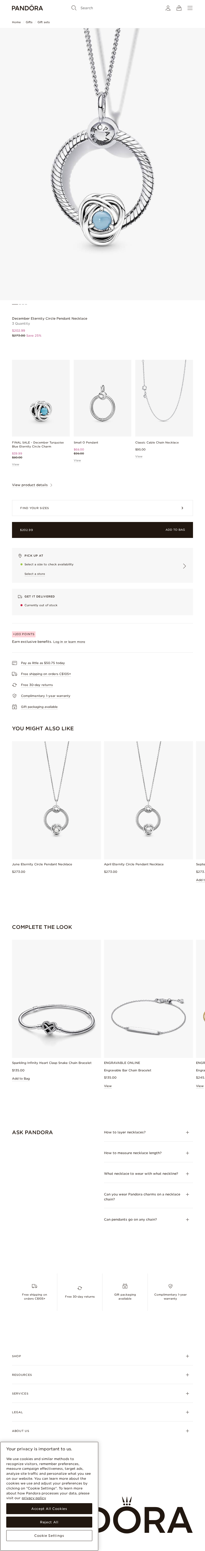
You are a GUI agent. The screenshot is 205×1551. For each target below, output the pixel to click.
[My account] (168, 7)
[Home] (27, 8)
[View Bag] (179, 7)
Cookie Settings (49, 1536)
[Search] (74, 7)
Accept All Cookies (49, 1509)
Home (16, 22)
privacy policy (34, 1498)
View (15, 464)
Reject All (49, 1522)
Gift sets (44, 22)
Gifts (29, 22)
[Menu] (190, 7)
